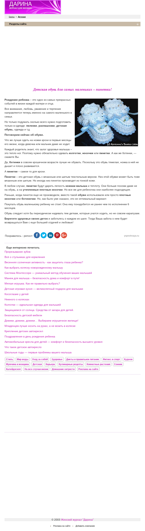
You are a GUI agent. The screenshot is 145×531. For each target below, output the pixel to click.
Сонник (118, 364)
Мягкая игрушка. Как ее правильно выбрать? (32, 283)
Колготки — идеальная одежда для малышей (33, 304)
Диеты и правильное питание (82, 359)
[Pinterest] (57, 237)
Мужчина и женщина (17, 364)
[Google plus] (64, 237)
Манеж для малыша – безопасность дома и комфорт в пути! (42, 278)
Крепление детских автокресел (24, 331)
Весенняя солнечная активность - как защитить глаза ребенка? (44, 262)
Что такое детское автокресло (23, 347)
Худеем (128, 359)
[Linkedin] (50, 237)
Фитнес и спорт (111, 359)
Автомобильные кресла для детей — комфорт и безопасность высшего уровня (54, 341)
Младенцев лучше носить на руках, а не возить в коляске (40, 325)
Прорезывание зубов (17, 251)
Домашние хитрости (63, 369)
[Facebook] (37, 237)
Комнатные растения (98, 364)
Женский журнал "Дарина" (77, 519)
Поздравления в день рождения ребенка (30, 336)
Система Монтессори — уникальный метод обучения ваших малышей (48, 272)
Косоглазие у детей (17, 294)
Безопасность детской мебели (23, 315)
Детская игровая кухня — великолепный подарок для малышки (44, 288)
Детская (37, 364)
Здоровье (57, 359)
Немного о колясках (17, 299)
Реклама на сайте (88, 369)
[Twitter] (44, 237)
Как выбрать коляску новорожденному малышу (34, 267)
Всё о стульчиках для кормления (25, 256)
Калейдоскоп (13, 369)
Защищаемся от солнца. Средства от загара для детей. (39, 309)
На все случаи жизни (36, 369)
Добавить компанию (85, 526)
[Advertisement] (72, 55)
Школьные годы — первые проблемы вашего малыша (38, 352)
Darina (12, 17)
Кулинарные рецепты (71, 364)
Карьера (50, 364)
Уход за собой (40, 359)
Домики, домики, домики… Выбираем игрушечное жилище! (41, 320)
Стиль (9, 359)
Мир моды (22, 359)
